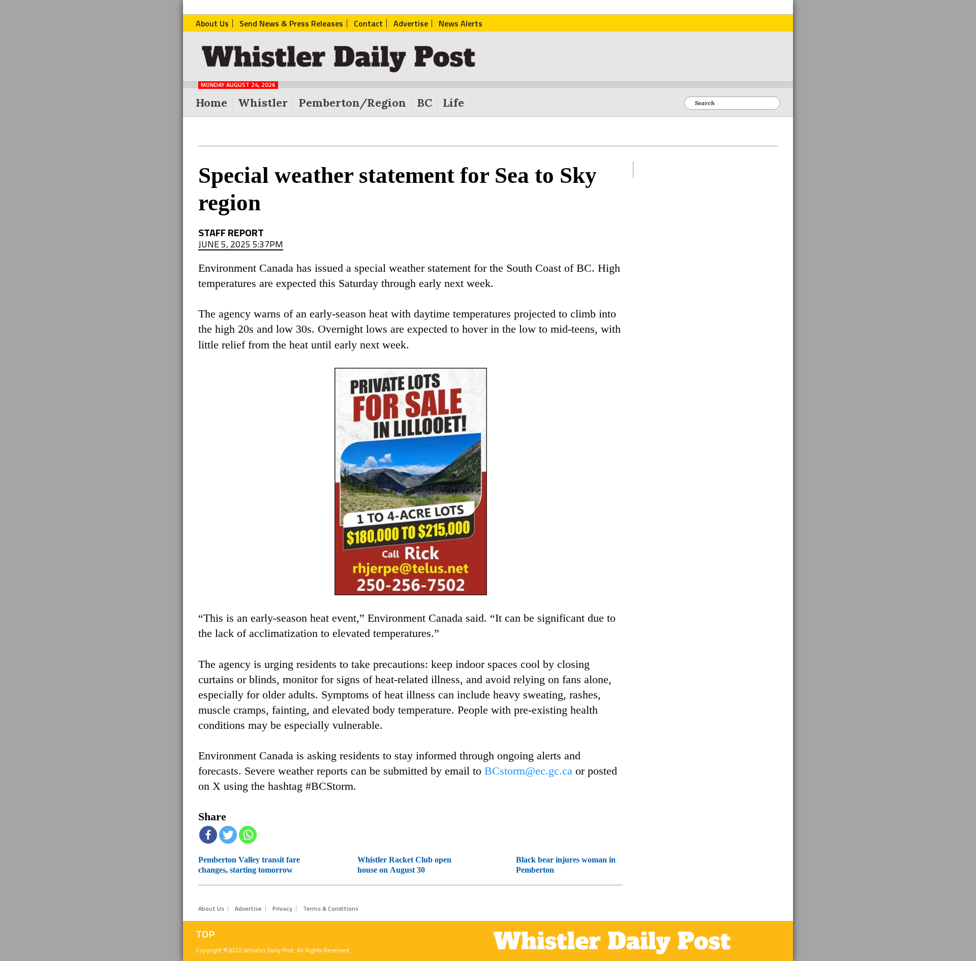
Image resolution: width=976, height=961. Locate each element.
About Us (211, 909)
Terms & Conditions (330, 909)
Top (205, 934)
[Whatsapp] (248, 835)
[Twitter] (228, 835)
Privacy (282, 909)
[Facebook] (208, 835)
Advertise (248, 909)
